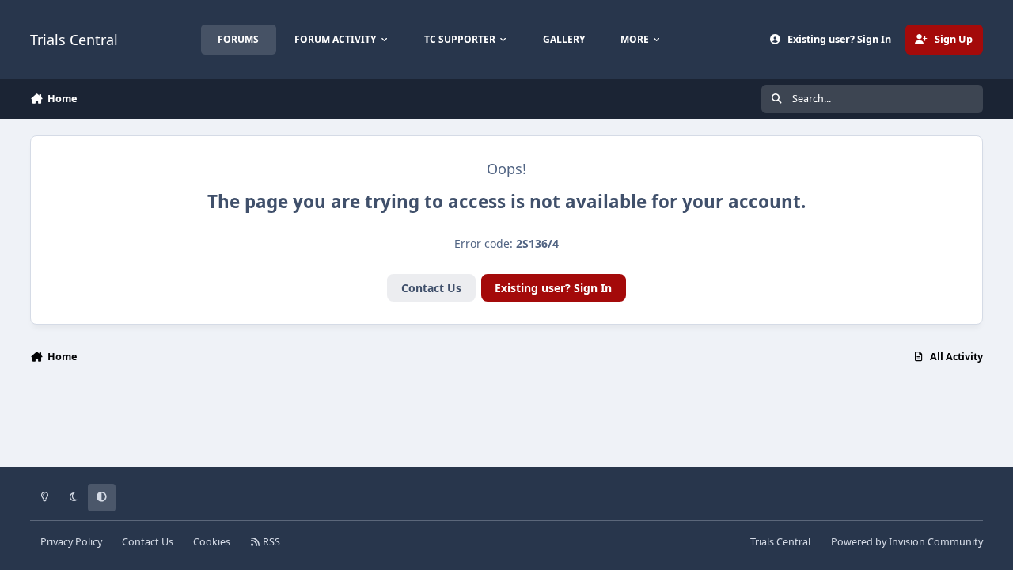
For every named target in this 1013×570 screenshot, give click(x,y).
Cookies (211, 542)
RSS (270, 542)
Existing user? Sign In (553, 287)
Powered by (907, 542)
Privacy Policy (71, 542)
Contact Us (431, 287)
